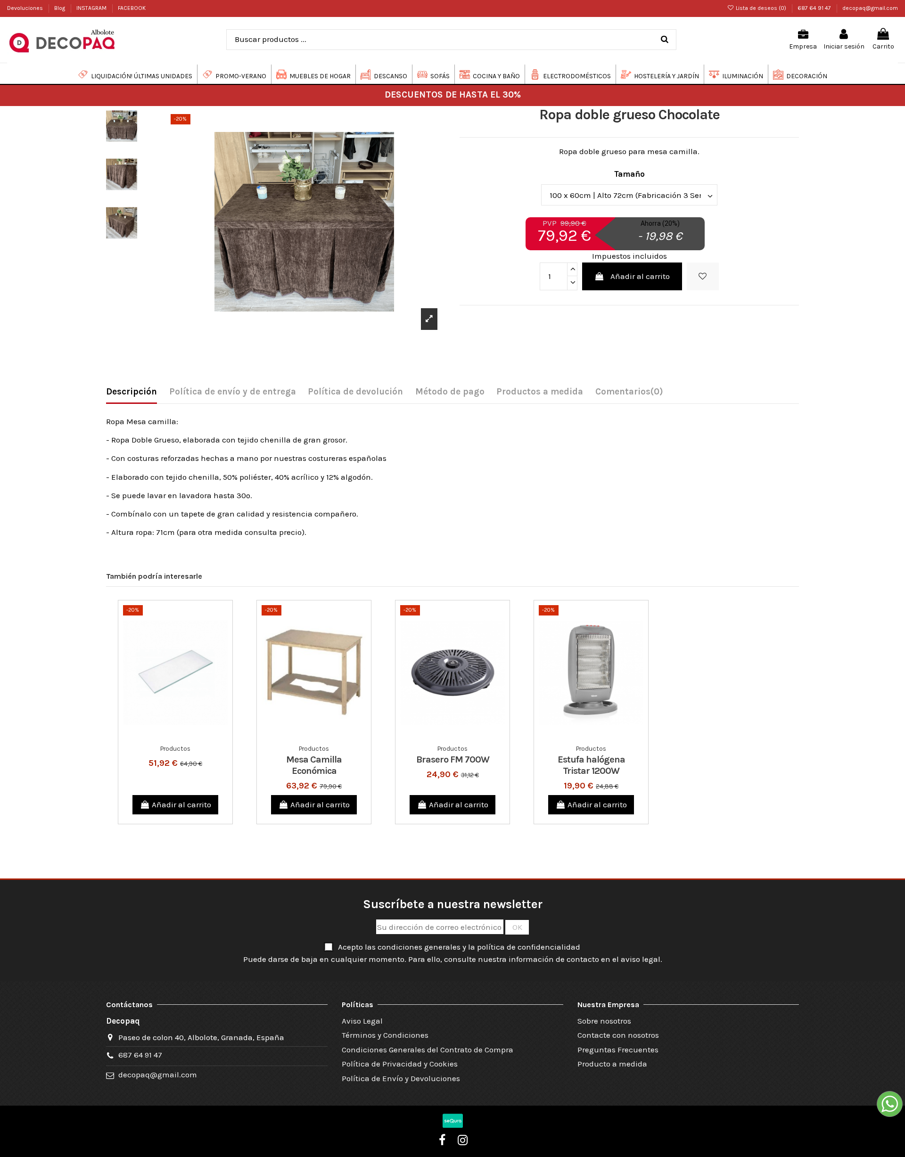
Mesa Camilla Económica (314, 765)
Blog (60, 8)
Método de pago (450, 391)
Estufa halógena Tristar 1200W (591, 765)
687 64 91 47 (815, 8)
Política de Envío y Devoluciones (401, 1078)
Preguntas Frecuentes (617, 1049)
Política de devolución (355, 391)
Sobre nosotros (604, 1021)
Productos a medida (539, 391)
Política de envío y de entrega (232, 391)
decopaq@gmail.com (870, 8)
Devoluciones (25, 8)
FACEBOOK (132, 8)
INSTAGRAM (92, 8)
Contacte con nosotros (618, 1035)
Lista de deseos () (761, 8)
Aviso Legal (362, 1021)
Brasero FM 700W (452, 759)
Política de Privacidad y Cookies (400, 1063)
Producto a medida (612, 1063)
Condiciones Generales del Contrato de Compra (427, 1049)
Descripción (131, 391)
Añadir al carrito (640, 276)
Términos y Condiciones (385, 1035)
